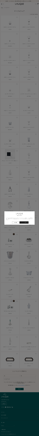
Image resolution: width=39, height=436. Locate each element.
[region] (19, 218)
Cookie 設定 (15, 222)
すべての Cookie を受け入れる (24, 222)
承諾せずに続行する (19, 215)
